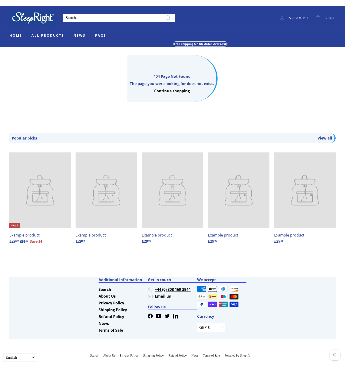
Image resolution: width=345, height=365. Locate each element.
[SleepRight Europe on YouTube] (158, 315)
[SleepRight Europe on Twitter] (167, 315)
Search (105, 289)
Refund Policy (111, 316)
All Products (47, 35)
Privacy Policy (111, 303)
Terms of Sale (111, 330)
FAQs (100, 35)
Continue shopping (172, 90)
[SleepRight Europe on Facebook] (150, 315)
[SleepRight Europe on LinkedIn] (175, 315)
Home (15, 35)
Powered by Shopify (237, 355)
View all (325, 138)
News (79, 35)
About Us (107, 296)
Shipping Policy (113, 309)
